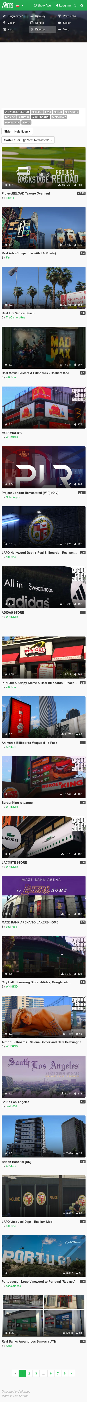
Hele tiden (16, 131)
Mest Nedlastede (27, 140)
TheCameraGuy (15, 317)
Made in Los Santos (15, 1396)
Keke (9, 1346)
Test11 (10, 198)
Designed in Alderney (16, 1391)
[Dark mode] (75, 5)
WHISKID (12, 437)
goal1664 (11, 927)
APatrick (11, 747)
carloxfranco (13, 1286)
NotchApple (13, 497)
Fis (8, 257)
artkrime (11, 377)
